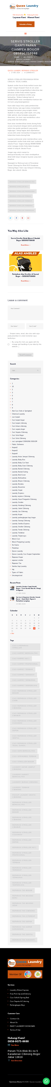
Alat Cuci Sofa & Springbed (22, 411)
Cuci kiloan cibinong (19, 426)
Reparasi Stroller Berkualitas (22, 181)
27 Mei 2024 (15, 72)
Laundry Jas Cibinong (20, 511)
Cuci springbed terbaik (24, 756)
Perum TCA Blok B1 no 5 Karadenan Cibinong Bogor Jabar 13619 (24, 1054)
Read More (25, 245)
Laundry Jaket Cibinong (20, 508)
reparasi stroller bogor (22, 811)
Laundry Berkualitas (19, 478)
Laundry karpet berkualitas (20, 776)
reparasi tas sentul (22, 934)
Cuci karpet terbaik (22, 669)
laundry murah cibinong (25, 782)
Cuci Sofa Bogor (18, 435)
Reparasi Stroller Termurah (21, 205)
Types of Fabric (17, 572)
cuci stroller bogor (23, 762)
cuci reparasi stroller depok (24, 729)
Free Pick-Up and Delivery (20, 994)
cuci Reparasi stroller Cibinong (24, 707)
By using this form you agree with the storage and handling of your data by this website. (26, 344)
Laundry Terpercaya (19, 536)
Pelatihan (15, 548)
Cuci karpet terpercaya (24, 685)
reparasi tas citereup (23, 916)
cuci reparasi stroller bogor (24, 692)
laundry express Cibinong (21, 496)
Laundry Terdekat (18, 533)
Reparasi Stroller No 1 (19, 186)
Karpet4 (15, 453)
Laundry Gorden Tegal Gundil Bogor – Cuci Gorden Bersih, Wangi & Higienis (28, 588)
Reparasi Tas (16, 563)
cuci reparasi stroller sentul (24, 737)
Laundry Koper (17, 514)
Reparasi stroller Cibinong (22, 818)
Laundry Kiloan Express (19, 990)
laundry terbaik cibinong (20, 788)
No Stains (15, 545)
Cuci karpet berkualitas (25, 653)
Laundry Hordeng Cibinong (21, 505)
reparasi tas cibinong (23, 911)
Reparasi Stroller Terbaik (20, 196)
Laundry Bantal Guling (20, 472)
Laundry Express (18, 493)
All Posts (28, 57)
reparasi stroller (30, 70)
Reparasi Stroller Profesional (22, 191)
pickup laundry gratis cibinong (24, 796)
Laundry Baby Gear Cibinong (22, 466)
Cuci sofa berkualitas (23, 751)
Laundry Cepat (17, 490)
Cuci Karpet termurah (23, 680)
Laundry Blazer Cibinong (21, 481)
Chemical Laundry (18, 414)
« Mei (12, 633)
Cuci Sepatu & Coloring (19, 1001)
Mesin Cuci (16, 539)
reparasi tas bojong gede (22, 904)
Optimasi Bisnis (15, 1082)
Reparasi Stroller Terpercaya (22, 210)
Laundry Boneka (18, 484)
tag (13, 569)
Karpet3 (15, 450)
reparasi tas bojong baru (22, 897)
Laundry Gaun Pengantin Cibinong (24, 499)
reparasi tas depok (22, 921)
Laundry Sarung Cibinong (21, 520)
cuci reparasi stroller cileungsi (24, 722)
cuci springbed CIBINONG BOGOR (24, 441)
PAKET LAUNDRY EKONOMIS (22, 1026)
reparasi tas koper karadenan (22, 928)
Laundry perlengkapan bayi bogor (24, 517)
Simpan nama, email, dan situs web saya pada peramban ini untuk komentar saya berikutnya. (24, 336)
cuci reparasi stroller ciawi (24, 699)
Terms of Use (15, 1030)
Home (16, 57)
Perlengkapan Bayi (17, 1005)
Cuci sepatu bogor (18, 429)
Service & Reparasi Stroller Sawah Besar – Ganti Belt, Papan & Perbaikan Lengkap (28, 599)
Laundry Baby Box (18, 460)
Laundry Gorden (17, 502)
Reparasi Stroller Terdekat (21, 201)
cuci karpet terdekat (23, 675)
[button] (46, 1081)
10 (13, 386)
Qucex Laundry (23, 59)
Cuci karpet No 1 (21, 658)
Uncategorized (17, 575)
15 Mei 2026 (21, 604)
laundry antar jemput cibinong (23, 768)
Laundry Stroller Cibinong (21, 527)
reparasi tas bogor (22, 890)
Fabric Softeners (18, 444)
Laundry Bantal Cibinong (21, 469)
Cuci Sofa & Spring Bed (19, 997)
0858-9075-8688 (18, 1041)
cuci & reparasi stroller (20, 647)
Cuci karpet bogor (18, 420)
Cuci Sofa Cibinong (19, 438)
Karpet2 (15, 447)
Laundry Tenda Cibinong (20, 530)
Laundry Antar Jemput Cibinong (23, 456)
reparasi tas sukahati (23, 940)
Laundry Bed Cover (19, 475)
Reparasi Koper (17, 557)
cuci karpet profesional (25, 664)
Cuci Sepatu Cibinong (20, 432)
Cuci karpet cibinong (19, 423)
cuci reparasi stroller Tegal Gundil (24, 744)
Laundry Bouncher (18, 487)
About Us (13, 1022)
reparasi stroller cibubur (22, 826)
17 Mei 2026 (21, 593)
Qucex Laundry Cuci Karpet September (26, 554)
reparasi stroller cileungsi (22, 833)
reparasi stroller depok (22, 841)
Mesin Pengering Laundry (21, 542)
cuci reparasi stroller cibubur (24, 714)
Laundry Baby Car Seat (20, 463)
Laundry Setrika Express (21, 524)
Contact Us (14, 1018)
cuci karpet (16, 417)
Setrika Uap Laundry (19, 566)
